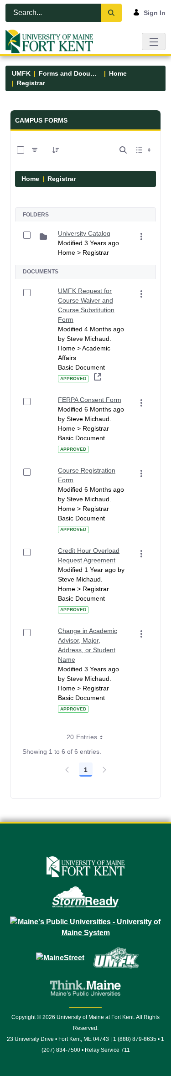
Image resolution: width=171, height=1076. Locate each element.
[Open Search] (123, 150)
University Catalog (84, 233)
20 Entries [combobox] (82, 737)
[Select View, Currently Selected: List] (144, 150)
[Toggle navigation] (154, 41)
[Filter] (35, 150)
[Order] (56, 150)
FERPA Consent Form (89, 399)
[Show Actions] (141, 236)
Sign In (155, 12)
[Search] (111, 13)
